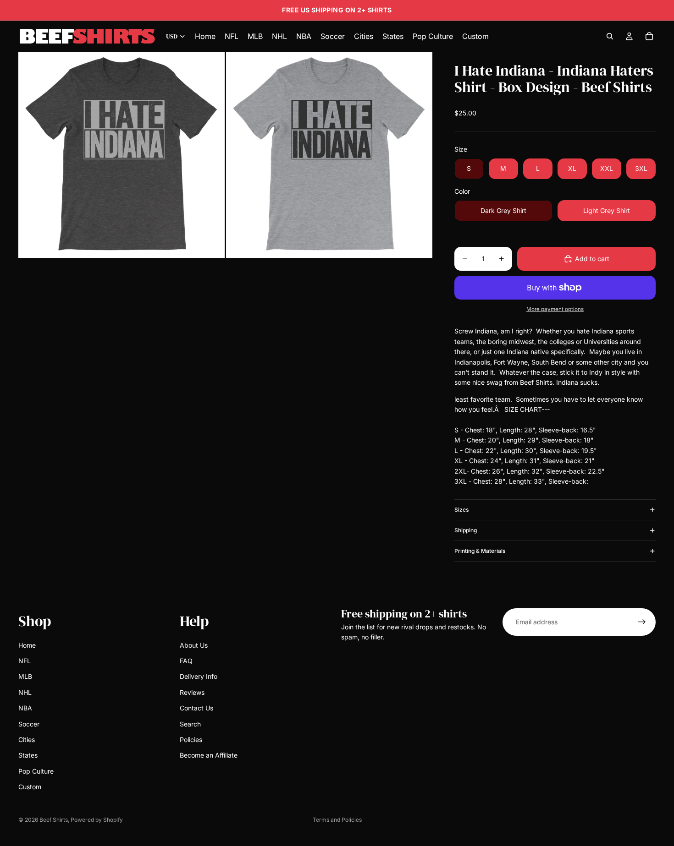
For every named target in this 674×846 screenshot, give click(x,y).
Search (190, 724)
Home (27, 645)
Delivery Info (198, 677)
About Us (194, 645)
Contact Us (196, 708)
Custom (29, 787)
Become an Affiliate (209, 755)
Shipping (465, 530)
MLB (25, 677)
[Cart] (649, 36)
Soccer (28, 724)
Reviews (192, 692)
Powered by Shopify (97, 819)
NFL (24, 661)
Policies (191, 739)
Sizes (461, 509)
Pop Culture (36, 771)
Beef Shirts (53, 819)
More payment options (555, 309)
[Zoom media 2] (329, 155)
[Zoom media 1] (121, 155)
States (28, 755)
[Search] (610, 36)
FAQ (186, 661)
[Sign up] (642, 622)
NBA (25, 708)
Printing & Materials (479, 550)
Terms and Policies (337, 819)
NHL (25, 692)
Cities (26, 739)
